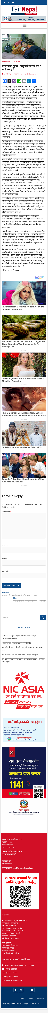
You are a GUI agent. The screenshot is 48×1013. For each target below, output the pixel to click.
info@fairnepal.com (10, 973)
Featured (6, 62)
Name (5, 545)
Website (5, 571)
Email (5, 558)
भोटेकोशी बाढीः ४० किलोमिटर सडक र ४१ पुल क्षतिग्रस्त (20, 654)
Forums (31, 998)
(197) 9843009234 (11, 969)
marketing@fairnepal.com (12, 980)
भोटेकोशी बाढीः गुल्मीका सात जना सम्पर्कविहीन (16, 643)
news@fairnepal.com (10, 977)
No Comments (31, 74)
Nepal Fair (15, 1003)
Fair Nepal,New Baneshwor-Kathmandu (18, 965)
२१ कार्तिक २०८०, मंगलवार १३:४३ (13, 74)
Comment (6, 512)
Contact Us (40, 998)
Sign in (22, 998)
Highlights (15, 62)
